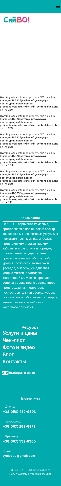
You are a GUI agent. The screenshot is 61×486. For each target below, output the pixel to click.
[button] (58, 6)
